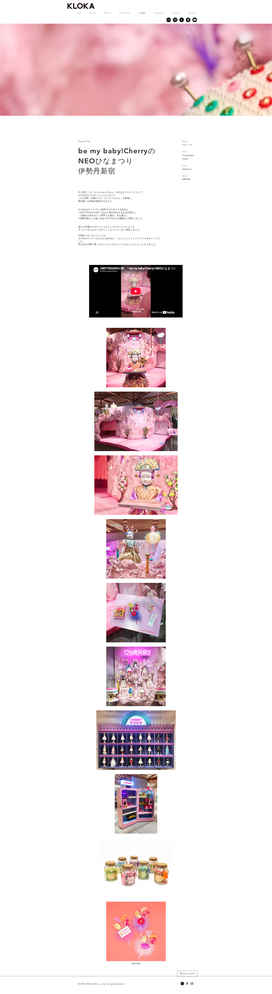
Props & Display (188, 155)
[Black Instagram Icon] (192, 983)
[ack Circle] (188, 20)
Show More (136, 963)
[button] (92, 13)
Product (185, 158)
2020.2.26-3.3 (187, 169)
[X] (181, 20)
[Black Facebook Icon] (187, 983)
